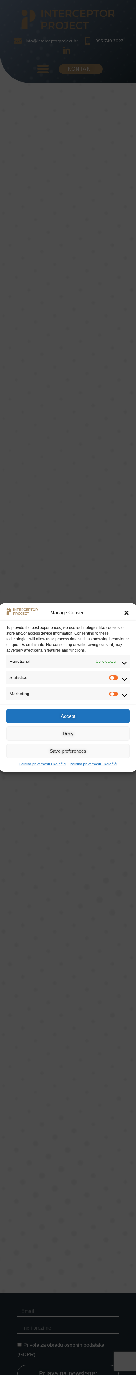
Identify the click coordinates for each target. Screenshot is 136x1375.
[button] (126, 613)
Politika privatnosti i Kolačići (42, 764)
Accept (68, 716)
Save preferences (68, 751)
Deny (68, 733)
